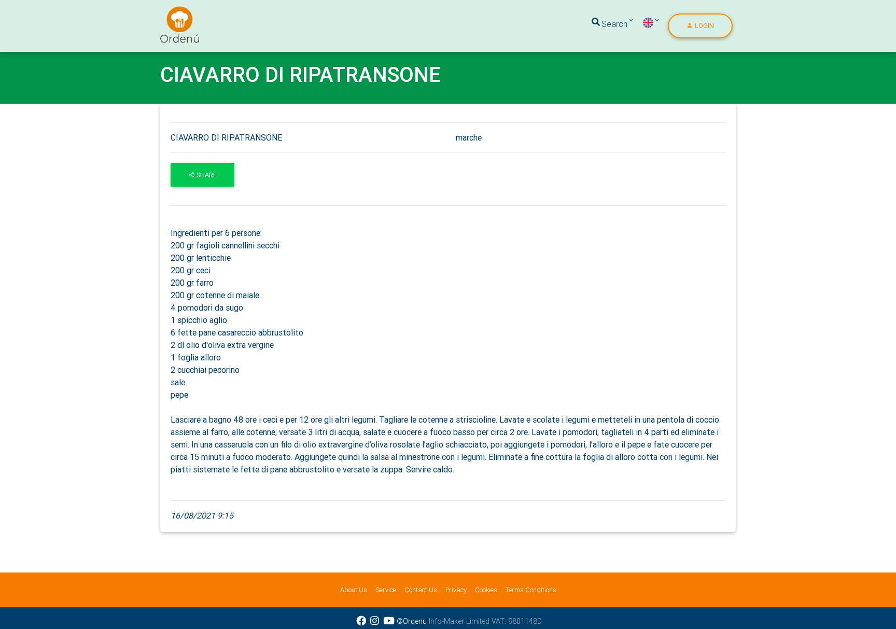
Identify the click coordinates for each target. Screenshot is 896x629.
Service (385, 589)
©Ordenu (412, 621)
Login (703, 25)
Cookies (486, 589)
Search (614, 24)
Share (206, 175)
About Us (353, 589)
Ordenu (173, 12)
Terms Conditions (531, 589)
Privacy (456, 589)
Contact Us (420, 589)
